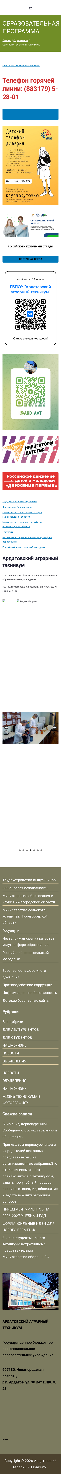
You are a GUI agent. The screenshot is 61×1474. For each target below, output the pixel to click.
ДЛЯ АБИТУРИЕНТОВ (21, 1029)
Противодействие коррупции (27, 985)
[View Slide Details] (30, 659)
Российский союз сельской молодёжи (24, 547)
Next (54, 727)
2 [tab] (23, 850)
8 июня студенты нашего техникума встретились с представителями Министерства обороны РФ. (26, 1247)
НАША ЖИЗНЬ (15, 1045)
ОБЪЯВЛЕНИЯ (14, 1061)
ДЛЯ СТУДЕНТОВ (17, 1037)
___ (5, 1438)
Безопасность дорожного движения (24, 973)
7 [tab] (41, 850)
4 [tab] (30, 850)
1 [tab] (20, 850)
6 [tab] (38, 850)
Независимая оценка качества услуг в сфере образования (27, 539)
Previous (6, 727)
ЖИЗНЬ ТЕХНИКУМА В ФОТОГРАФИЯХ (22, 1099)
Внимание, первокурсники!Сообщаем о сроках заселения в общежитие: (30, 1130)
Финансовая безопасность (17, 507)
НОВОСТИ (11, 1053)
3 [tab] (27, 850)
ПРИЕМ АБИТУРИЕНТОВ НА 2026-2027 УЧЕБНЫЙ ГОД (26, 1212)
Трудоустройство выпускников (20, 501)
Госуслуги (8, 532)
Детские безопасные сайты (26, 1000)
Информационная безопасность (30, 993)
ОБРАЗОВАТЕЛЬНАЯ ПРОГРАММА (21, 65)
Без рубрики (13, 1022)
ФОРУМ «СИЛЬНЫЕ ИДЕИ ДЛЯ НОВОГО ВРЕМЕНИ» (29, 1226)
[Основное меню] (30, 8)
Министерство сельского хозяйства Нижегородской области (22, 524)
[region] (30, 728)
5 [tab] (34, 850)
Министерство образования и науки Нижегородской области (22, 514)
